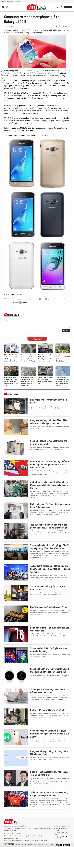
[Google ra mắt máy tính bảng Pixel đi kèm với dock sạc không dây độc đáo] (16, 427)
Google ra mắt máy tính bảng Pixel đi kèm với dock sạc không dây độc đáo (49, 422)
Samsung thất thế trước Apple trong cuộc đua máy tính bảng (49, 650)
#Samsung (16, 299)
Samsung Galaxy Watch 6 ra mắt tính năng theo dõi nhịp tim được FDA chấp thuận (49, 670)
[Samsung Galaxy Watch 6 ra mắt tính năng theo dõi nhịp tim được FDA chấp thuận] (16, 675)
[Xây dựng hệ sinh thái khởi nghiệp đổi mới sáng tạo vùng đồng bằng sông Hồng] (16, 552)
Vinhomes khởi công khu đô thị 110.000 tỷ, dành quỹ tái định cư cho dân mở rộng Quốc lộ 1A (28, 382)
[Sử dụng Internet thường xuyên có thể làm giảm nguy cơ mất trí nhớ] (16, 696)
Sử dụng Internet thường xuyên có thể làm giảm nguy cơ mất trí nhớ (49, 691)
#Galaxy (24, 299)
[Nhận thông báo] (57, 7)
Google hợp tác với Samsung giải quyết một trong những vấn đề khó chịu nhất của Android (49, 733)
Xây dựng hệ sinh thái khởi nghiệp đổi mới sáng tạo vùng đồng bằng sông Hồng (49, 547)
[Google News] (66, 26)
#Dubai (65, 299)
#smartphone (57, 299)
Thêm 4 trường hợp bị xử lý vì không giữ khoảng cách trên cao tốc (45, 381)
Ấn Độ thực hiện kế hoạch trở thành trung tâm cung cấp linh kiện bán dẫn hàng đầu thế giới (49, 485)
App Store (59, 845)
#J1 (30, 299)
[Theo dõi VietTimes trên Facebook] (57, 837)
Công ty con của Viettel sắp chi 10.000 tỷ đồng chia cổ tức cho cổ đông (63, 358)
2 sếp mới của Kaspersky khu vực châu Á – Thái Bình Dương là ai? (49, 773)
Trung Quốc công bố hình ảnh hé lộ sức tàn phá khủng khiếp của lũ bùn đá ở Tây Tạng (28, 358)
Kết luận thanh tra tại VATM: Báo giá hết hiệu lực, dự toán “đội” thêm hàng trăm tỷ (45, 358)
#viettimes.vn (24, 302)
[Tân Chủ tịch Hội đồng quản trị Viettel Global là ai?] (16, 593)
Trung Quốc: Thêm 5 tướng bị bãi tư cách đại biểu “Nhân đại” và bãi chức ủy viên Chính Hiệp (11, 382)
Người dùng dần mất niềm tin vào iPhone (49, 607)
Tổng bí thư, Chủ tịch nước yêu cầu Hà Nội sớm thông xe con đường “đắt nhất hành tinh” (11, 359)
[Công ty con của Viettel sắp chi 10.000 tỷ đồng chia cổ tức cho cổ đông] (63, 348)
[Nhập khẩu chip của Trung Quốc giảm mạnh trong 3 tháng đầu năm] (16, 511)
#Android (36, 299)
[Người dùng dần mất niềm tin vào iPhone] (16, 614)
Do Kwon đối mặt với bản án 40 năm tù (47, 710)
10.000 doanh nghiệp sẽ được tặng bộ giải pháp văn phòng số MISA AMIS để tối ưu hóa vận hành (50, 568)
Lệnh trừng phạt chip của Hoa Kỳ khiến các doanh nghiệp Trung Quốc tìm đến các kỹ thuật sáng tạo (49, 464)
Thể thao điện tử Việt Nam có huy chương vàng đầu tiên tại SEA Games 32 (49, 794)
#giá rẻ (49, 299)
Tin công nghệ (11, 394)
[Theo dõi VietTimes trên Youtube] (63, 837)
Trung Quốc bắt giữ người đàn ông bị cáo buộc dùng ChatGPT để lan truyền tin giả (48, 526)
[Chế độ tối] (61, 7)
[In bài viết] (60, 26)
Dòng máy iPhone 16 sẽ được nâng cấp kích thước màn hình (49, 629)
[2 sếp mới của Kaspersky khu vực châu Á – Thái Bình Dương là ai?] (16, 778)
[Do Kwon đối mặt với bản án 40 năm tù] (16, 716)
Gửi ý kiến (65, 330)
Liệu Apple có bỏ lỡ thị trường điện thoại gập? (48, 401)
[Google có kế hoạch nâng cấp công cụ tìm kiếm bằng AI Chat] (16, 758)
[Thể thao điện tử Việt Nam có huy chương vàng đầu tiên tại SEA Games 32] (16, 799)
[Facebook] (56, 26)
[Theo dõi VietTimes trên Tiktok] (66, 837)
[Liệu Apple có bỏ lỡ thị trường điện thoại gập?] (16, 406)
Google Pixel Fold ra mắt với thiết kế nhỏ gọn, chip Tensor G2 (48, 442)
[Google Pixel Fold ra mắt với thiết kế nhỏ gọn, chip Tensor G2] (16, 447)
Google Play (66, 845)
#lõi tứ (43, 299)
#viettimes (16, 302)
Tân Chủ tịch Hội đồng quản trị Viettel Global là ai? (47, 588)
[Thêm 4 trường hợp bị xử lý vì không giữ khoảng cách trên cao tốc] (45, 371)
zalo (60, 837)
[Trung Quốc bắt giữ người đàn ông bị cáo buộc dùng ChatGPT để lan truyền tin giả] (16, 531)
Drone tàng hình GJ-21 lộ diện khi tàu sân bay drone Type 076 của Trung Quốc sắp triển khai (62, 382)
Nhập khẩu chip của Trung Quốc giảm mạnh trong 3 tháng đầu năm (50, 505)
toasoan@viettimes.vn (63, 826)
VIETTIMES (37, 7)
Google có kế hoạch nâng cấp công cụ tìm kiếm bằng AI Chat (49, 753)
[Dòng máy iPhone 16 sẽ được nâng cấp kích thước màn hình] (16, 634)
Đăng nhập (68, 7)
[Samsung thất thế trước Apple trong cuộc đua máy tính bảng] (16, 655)
